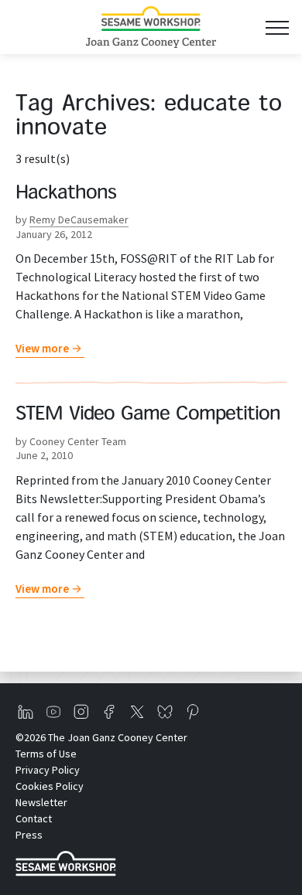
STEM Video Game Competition (147, 415)
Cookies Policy (49, 786)
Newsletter (41, 802)
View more (42, 348)
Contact (33, 818)
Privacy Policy (47, 770)
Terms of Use (46, 754)
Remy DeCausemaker (79, 219)
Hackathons (65, 194)
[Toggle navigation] (276, 27)
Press (29, 835)
